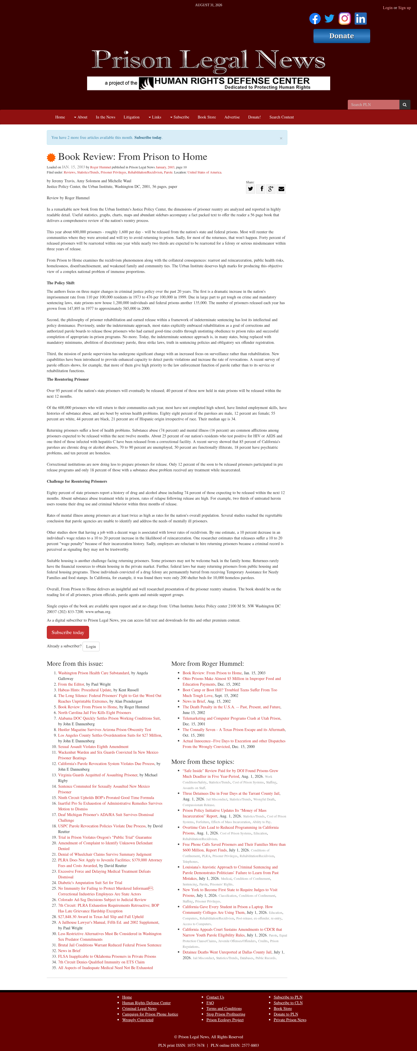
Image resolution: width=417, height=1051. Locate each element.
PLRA (206, 856)
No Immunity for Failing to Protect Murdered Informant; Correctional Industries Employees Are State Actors (106, 891)
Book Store (207, 117)
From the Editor (71, 684)
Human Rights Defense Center (146, 1002)
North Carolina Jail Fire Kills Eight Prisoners (94, 712)
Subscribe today (148, 137)
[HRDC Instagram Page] (344, 16)
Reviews (69, 172)
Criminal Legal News (139, 1008)
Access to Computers (197, 924)
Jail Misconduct (216, 799)
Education (260, 833)
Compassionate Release (198, 805)
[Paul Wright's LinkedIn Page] (361, 16)
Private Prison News (290, 1019)
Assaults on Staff (194, 788)
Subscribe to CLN (288, 1002)
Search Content (281, 117)
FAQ (210, 1002)
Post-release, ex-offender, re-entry (258, 918)
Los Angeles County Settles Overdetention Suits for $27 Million (109, 735)
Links (156, 117)
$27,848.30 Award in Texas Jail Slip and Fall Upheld (101, 916)
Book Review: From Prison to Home (87, 706)
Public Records (266, 958)
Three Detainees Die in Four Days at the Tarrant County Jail (231, 793)
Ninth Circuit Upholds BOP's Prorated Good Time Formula (106, 797)
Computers (190, 918)
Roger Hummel (100, 167)
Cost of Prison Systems (248, 782)
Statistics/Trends (88, 172)
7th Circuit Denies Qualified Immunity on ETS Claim (101, 962)
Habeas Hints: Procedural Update (84, 689)
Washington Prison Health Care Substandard (93, 672)
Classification (228, 895)
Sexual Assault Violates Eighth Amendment (93, 746)
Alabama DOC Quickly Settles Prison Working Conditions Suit (109, 718)
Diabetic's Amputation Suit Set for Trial (90, 882)
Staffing (271, 782)
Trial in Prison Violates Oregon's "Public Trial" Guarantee (105, 837)
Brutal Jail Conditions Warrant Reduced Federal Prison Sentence (109, 945)
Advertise (232, 117)
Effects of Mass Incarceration (230, 822)
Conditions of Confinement (252, 878)
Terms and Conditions (224, 1008)
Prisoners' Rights (221, 884)
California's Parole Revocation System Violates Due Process (106, 763)
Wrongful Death (264, 799)
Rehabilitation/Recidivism (145, 172)
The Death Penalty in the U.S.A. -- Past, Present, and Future (231, 706)
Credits (263, 941)
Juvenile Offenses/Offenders (237, 941)
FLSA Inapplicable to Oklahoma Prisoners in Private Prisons (107, 956)
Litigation (132, 117)
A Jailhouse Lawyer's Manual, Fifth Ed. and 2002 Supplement (108, 922)
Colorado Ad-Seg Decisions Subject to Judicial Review (102, 899)
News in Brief (69, 950)
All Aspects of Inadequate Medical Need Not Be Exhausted (105, 967)
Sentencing (190, 884)
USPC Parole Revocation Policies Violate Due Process (102, 825)
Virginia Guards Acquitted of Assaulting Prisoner (97, 774)
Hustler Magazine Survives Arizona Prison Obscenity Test (104, 729)
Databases (246, 958)
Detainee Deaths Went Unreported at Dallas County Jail (227, 952)
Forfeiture (202, 822)
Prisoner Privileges (113, 172)
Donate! (254, 117)
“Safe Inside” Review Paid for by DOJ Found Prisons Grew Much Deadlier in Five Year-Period (230, 773)
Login (388, 7)
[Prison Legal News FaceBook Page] (315, 16)
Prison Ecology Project (225, 1019)
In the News (105, 117)
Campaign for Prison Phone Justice (150, 1014)
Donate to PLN (286, 1014)
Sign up (404, 7)
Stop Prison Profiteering (226, 1014)
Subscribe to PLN (288, 997)
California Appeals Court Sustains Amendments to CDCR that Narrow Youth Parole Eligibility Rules (232, 932)
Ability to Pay (261, 822)
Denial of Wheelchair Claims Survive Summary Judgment (104, 854)
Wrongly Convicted (137, 1019)
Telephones (190, 861)
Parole (168, 172)
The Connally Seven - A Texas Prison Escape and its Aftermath (234, 729)
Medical (226, 878)
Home (60, 117)
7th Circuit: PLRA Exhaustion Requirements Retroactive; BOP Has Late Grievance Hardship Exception (108, 908)
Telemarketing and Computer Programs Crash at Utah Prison (231, 718)
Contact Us (215, 997)
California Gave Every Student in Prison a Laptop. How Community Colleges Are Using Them (228, 909)
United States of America (204, 172)
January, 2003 (165, 167)
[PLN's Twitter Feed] (329, 16)
